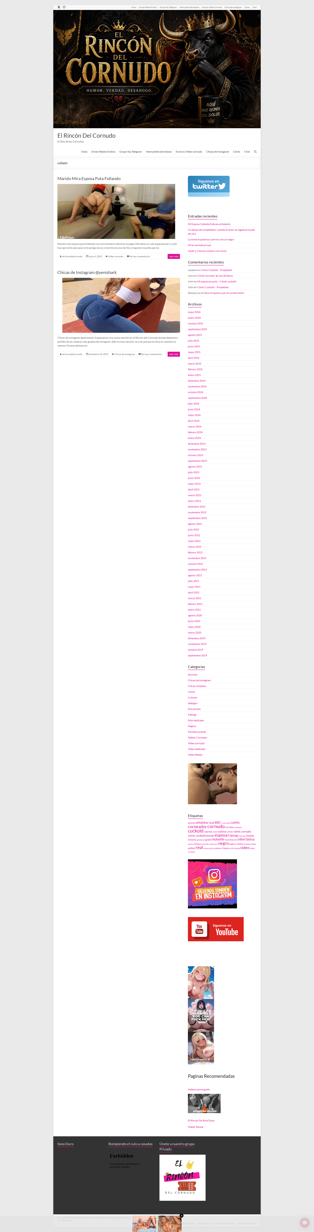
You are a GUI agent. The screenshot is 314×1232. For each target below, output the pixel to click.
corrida (229, 827)
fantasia (242, 836)
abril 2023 (193, 489)
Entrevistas (194, 708)
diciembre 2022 (196, 506)
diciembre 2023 (196, 443)
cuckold (195, 830)
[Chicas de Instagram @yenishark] (121, 279)
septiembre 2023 (197, 460)
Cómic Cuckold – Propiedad (216, 269)
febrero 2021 (195, 603)
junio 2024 (194, 409)
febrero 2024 (195, 432)
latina (250, 839)
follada (250, 835)
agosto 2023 (195, 466)
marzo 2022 (194, 546)
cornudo (216, 826)
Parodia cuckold (197, 731)
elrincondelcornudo (72, 256)
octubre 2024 (195, 392)
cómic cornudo (242, 831)
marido (206, 844)
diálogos (192, 703)
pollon (191, 848)
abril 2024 (193, 420)
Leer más (173, 256)
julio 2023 (193, 472)
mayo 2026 (194, 311)
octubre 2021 (195, 563)
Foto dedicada (196, 720)
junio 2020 (194, 621)
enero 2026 (194, 317)
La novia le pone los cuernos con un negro (211, 239)
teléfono (218, 848)
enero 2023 (194, 500)
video (245, 847)
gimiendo (201, 840)
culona (222, 831)
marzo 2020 (194, 632)
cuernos (208, 831)
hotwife (218, 839)
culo (215, 831)
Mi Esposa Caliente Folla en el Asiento (209, 224)
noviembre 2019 (197, 643)
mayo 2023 (194, 483)
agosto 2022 (195, 523)
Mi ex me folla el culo (199, 245)
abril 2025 (193, 357)
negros (232, 844)
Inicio (133, 7)
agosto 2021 (195, 575)
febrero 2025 (195, 369)
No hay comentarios (140, 256)
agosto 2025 (195, 334)
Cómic (247, 7)
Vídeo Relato (195, 754)
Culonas (192, 697)
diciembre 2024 (196, 380)
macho (191, 844)
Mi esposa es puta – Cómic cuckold (216, 281)
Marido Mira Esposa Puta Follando (89, 178)
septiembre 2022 (197, 518)
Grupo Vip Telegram (168, 7)
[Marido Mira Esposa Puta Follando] (116, 185)
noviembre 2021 (197, 558)
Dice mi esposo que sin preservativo (224, 292)
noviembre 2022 (197, 512)
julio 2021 (193, 580)
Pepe (254, 844)
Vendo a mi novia (231, 848)
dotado (210, 835)
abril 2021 (193, 592)
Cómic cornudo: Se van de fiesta (215, 275)
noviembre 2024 (197, 386)
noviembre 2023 (197, 449)
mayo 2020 (194, 626)
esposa (221, 835)
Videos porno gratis (199, 1089)
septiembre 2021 (197, 569)
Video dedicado (196, 748)
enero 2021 (194, 609)
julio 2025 (193, 340)
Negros (192, 726)
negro (223, 843)
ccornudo (226, 823)
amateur (202, 822)
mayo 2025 (194, 352)
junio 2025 (194, 346)
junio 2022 (194, 535)
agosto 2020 (195, 615)
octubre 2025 (195, 323)
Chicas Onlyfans (197, 685)
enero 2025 (194, 374)
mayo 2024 (194, 414)
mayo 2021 (194, 586)
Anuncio (192, 674)
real (199, 847)
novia (240, 843)
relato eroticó (209, 848)
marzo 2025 (194, 363)
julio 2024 (193, 403)
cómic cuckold (197, 835)
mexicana (213, 844)
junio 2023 (194, 477)
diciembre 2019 (196, 638)
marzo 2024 (194, 426)
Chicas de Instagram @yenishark (87, 272)
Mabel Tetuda (195, 1126)
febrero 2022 (195, 552)
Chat (255, 7)
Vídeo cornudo (115, 256)
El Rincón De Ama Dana (201, 1120)
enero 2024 (194, 437)
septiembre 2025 (197, 329)
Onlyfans (247, 844)
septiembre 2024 (197, 397)
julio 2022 (193, 529)
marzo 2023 (194, 495)
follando (192, 839)
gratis (208, 839)
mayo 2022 (194, 540)
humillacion (231, 839)
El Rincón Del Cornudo (86, 135)
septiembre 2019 (197, 655)
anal (211, 822)
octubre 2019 (195, 649)
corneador (197, 826)
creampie (238, 827)
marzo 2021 (194, 598)
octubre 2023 (195, 455)
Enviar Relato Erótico (148, 7)
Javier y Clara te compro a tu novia (207, 250)
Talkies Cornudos (197, 737)
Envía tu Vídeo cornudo (212, 7)
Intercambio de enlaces (189, 7)
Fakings (192, 714)
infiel (241, 839)
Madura (198, 844)
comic (235, 822)
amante (191, 823)
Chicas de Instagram (233, 7)
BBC (218, 822)
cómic (230, 831)
